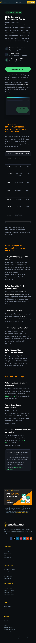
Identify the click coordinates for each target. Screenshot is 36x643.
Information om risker (9, 627)
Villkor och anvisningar (9, 629)
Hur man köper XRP (8, 576)
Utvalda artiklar (7, 606)
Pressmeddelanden (8, 609)
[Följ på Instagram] (21, 538)
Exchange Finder (8, 588)
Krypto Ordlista (7, 557)
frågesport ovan (10, 396)
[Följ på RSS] (31, 538)
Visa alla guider (7, 578)
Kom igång (31, 2)
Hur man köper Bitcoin (9, 569)
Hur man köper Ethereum (10, 572)
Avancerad (6, 555)
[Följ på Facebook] (11, 538)
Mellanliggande (7, 553)
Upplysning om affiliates (21, 512)
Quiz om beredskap (8, 597)
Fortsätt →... (22, 110)
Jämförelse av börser (9, 594)
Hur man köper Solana (9, 574)
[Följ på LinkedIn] (17, 538)
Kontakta (6, 623)
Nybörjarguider (7, 551)
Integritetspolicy (8, 632)
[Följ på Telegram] (24, 538)
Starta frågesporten (17, 69)
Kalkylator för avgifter (9, 590)
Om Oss (6, 620)
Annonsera (6, 625)
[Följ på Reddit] (27, 538)
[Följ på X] (14, 538)
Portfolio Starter (8, 592)
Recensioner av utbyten (9, 560)
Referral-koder (7, 611)
